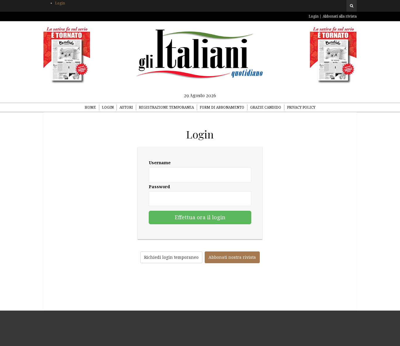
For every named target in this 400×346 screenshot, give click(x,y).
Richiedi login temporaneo (171, 257)
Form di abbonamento (222, 107)
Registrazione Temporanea (166, 107)
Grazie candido (265, 107)
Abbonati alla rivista (340, 16)
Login (60, 3)
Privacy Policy (301, 107)
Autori (126, 107)
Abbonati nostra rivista (232, 257)
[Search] (351, 6)
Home (90, 107)
